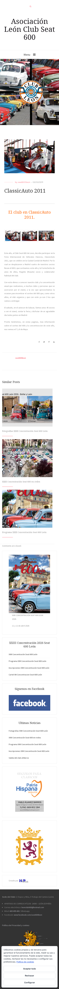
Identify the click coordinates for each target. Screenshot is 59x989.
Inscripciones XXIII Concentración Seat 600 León (29, 668)
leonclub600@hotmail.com (32, 907)
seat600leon (24, 182)
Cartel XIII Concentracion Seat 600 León (25, 674)
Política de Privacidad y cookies (15, 925)
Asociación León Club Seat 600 (29, 29)
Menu (27, 54)
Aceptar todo (29, 968)
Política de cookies (25, 962)
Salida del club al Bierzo (19, 758)
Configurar (29, 982)
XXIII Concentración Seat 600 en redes (21, 482)
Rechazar (29, 975)
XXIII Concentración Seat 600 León (23, 654)
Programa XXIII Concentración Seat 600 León (24, 532)
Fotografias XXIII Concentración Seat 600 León (25, 431)
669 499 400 (14, 911)
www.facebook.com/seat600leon (28, 915)
